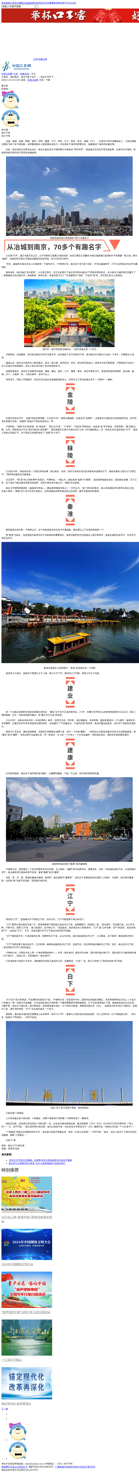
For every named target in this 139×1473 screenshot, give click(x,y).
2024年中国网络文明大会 (17, 1264)
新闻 (8, 3)
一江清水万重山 (11, 1359)
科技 (38, 3)
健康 (51, 3)
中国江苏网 (6, 74)
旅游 (30, 3)
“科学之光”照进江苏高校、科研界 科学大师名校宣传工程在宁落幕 (40, 1160)
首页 (3, 3)
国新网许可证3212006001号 (14, 1467)
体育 (34, 3)
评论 (16, 3)
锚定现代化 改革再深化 (16, 1403)
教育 (56, 3)
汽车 (47, 3)
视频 (21, 3)
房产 (64, 3)
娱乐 (43, 3)
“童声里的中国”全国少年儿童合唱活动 (25, 1312)
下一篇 (4, 1409)
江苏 (12, 3)
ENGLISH (71, 3)
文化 (25, 3)
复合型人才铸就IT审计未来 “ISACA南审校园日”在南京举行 (37, 1163)
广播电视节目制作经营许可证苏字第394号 (75, 1467)
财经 (60, 3)
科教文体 (42, 59)
